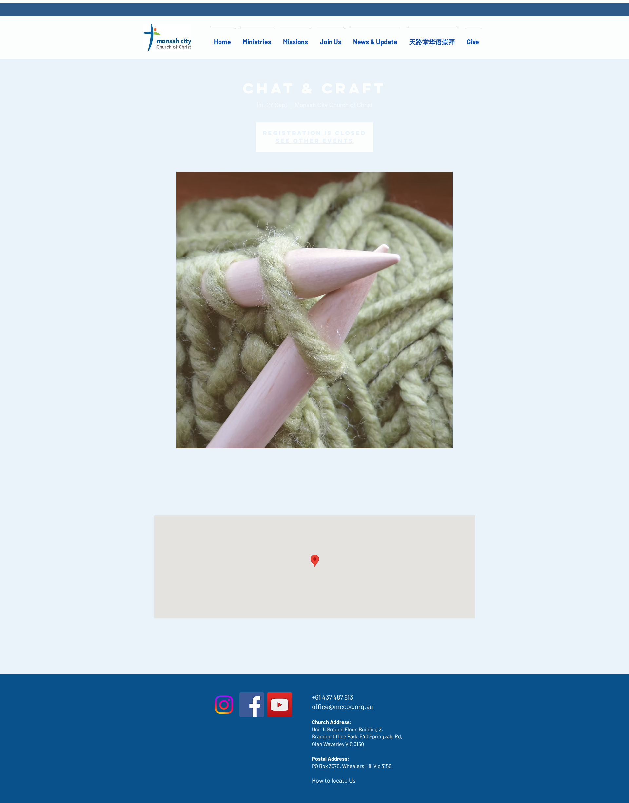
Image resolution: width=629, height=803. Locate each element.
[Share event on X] (196, 657)
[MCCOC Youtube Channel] (279, 704)
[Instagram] (224, 704)
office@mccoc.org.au (342, 706)
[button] (257, 39)
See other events (314, 141)
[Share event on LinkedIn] (212, 657)
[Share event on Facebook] (180, 657)
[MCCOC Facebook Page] (251, 704)
